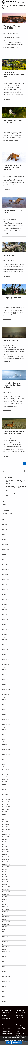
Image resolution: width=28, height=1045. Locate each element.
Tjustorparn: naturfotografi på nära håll (13, 74)
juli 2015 (5, 839)
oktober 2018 (6, 751)
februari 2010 (6, 999)
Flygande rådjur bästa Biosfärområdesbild (13, 432)
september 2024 (6, 577)
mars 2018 (5, 764)
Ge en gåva (20, 1025)
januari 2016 (5, 826)
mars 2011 (5, 966)
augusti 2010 (6, 984)
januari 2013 (5, 911)
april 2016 (5, 819)
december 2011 (6, 944)
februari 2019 (6, 741)
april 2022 (5, 647)
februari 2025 (6, 564)
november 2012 (6, 916)
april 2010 (5, 994)
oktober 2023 (6, 602)
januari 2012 (5, 941)
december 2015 (6, 829)
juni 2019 (5, 731)
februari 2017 (6, 794)
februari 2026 (6, 537)
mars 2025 (5, 562)
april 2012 (5, 934)
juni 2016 (5, 814)
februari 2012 (6, 939)
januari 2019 (5, 744)
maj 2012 (5, 931)
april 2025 (5, 559)
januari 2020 (5, 714)
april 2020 (5, 707)
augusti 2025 (6, 549)
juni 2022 (5, 642)
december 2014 (6, 856)
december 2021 (6, 657)
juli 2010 (5, 986)
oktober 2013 (6, 889)
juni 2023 (5, 612)
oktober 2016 (6, 804)
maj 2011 (5, 961)
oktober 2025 (6, 544)
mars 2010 (5, 996)
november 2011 (6, 946)
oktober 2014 (6, 861)
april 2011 (5, 964)
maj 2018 (5, 759)
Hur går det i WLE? (12, 255)
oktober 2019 (6, 721)
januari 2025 (5, 567)
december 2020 (6, 687)
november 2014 (6, 859)
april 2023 (5, 617)
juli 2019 (5, 729)
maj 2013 (5, 901)
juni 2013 (5, 899)
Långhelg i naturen (12, 298)
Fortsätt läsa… (7, 51)
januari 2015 (5, 854)
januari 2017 (5, 796)
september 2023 (6, 604)
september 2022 (6, 634)
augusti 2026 (6, 522)
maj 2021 (5, 674)
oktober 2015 (6, 831)
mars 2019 (5, 739)
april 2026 (5, 532)
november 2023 (6, 599)
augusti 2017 (6, 779)
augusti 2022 (6, 637)
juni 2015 (5, 841)
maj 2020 (5, 704)
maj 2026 (5, 529)
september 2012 (6, 921)
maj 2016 (5, 816)
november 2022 (6, 629)
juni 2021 (5, 672)
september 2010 (6, 981)
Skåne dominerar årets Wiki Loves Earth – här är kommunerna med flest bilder (15, 481)
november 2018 (6, 749)
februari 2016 (6, 824)
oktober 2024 (6, 574)
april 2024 (5, 587)
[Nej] (25, 1041)
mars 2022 (5, 649)
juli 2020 (5, 699)
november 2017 (6, 771)
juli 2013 (5, 896)
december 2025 (6, 542)
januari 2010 (5, 1001)
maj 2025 (5, 557)
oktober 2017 (6, 774)
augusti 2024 (6, 579)
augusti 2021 (6, 667)
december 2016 (6, 799)
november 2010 (6, 976)
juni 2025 (5, 554)
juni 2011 (5, 959)
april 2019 (5, 736)
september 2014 (6, 864)
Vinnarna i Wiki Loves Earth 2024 (13, 122)
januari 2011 (5, 971)
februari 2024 (6, 592)
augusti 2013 (6, 894)
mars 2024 (5, 589)
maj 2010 (5, 991)
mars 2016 (5, 821)
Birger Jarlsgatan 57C (6, 1014)
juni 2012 (5, 929)
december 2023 (6, 597)
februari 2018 (6, 766)
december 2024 (6, 569)
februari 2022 (6, 652)
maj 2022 (5, 644)
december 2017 (6, 769)
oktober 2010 (6, 979)
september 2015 (6, 834)
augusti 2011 (6, 954)
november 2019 (6, 719)
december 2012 (6, 914)
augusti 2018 (6, 756)
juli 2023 (5, 609)
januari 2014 (5, 884)
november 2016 (6, 801)
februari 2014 (6, 881)
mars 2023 (5, 619)
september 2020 (6, 694)
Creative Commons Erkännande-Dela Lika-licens (6, 1031)
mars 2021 (5, 679)
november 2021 (6, 659)
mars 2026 (5, 534)
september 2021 (6, 664)
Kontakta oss (6, 1010)
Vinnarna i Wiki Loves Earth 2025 (13, 27)
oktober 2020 (6, 691)
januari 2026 (5, 539)
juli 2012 (5, 926)
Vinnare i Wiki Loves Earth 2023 (12, 211)
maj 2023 (5, 614)
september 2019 (6, 724)
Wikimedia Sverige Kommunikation (16, 35)
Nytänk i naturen (11, 340)
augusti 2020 (6, 697)
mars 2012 (5, 936)
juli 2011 (5, 956)
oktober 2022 (6, 632)
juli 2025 (5, 552)
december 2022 (6, 627)
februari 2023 (6, 622)
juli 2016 (5, 811)
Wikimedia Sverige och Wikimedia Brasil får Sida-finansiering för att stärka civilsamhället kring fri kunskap (15, 488)
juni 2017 (5, 784)
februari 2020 (6, 711)
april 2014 (5, 876)
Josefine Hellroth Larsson (14, 394)
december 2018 (6, 746)
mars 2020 (5, 709)
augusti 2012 (6, 924)
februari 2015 (6, 851)
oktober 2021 (6, 662)
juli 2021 (5, 669)
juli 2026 (5, 524)
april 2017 (5, 789)
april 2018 (5, 761)
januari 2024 (5, 594)
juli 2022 (5, 639)
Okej (8, 1042)
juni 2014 (5, 871)
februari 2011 (6, 969)
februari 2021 (6, 682)
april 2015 (5, 846)
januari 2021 (5, 684)
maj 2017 (5, 786)
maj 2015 (5, 844)
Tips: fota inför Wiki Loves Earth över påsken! (12, 167)
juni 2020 (5, 702)
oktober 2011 (6, 949)
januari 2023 (5, 624)
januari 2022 (5, 654)
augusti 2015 (6, 836)
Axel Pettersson (12, 219)
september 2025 (6, 547)
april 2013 (5, 904)
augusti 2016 (6, 809)
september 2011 (6, 951)
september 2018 (6, 754)
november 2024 (6, 572)
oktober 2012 (6, 919)
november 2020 (6, 689)
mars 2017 (5, 791)
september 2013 (6, 891)
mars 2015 (5, 849)
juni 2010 (5, 989)
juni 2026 (5, 527)
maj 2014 (5, 874)
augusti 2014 (6, 866)
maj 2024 (5, 584)
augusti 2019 (6, 727)
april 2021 (5, 677)
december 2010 (6, 974)
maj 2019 (5, 734)
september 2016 (6, 806)
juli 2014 (5, 869)
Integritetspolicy (19, 1017)
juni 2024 (5, 582)
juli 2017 (5, 781)
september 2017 (6, 776)
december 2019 (6, 716)
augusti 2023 (6, 607)
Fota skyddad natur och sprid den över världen (12, 385)
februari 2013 (6, 909)
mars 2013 (5, 906)
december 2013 (6, 886)
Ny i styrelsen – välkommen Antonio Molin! (15, 493)
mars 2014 (5, 879)
